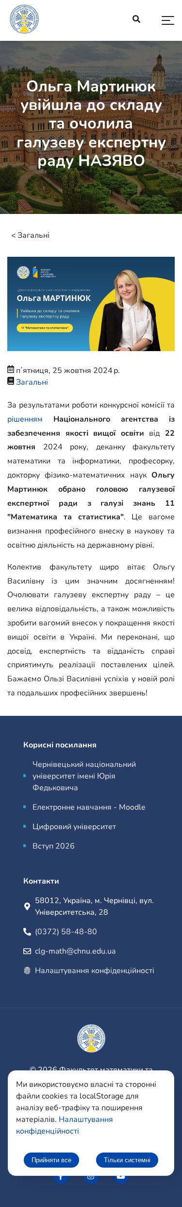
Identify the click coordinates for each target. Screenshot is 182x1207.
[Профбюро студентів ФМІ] (91, 1176)
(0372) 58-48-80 (66, 931)
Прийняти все (51, 1160)
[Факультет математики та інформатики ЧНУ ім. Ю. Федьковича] (61, 1176)
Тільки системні (127, 1160)
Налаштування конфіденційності (94, 970)
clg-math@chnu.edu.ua (75, 951)
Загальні (33, 235)
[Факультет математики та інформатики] (24, 20)
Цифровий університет (74, 826)
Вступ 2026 (54, 846)
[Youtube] (121, 1176)
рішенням (25, 419)
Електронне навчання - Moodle (89, 807)
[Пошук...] (136, 20)
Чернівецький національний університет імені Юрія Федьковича (84, 776)
